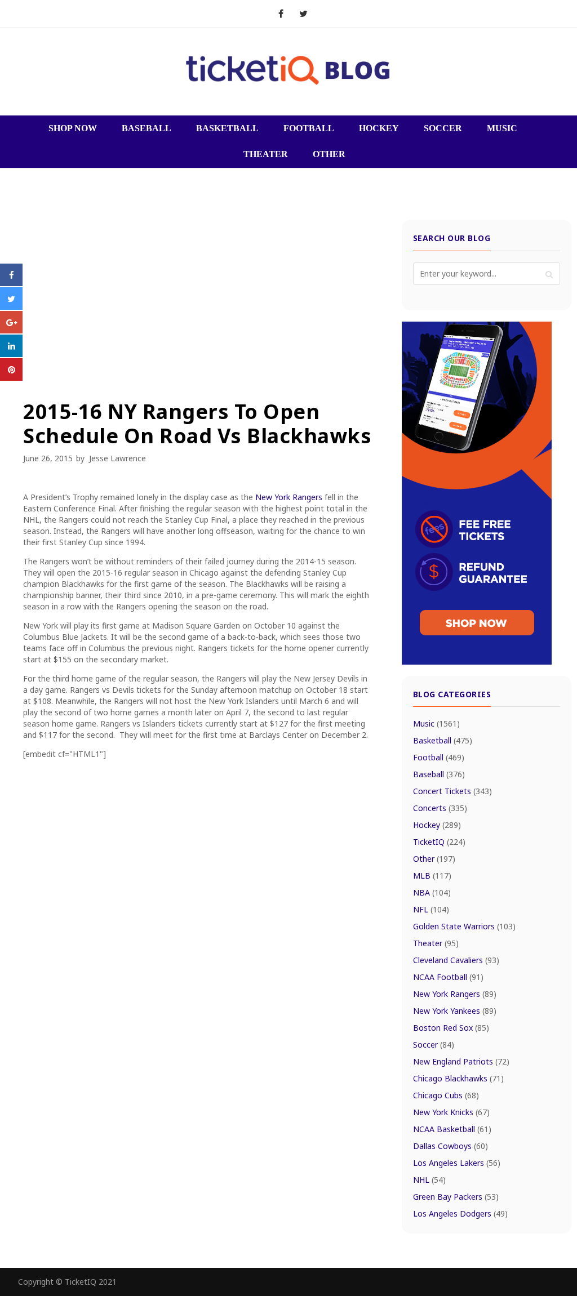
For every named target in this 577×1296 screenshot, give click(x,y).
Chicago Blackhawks (458, 1078)
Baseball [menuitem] (146, 128)
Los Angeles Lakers (456, 1162)
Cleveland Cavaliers (456, 960)
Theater (436, 943)
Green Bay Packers (456, 1196)
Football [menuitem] (308, 128)
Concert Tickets (452, 791)
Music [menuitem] (502, 128)
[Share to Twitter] (11, 306)
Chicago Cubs (446, 1095)
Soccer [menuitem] (443, 128)
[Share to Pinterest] (11, 377)
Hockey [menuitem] (379, 128)
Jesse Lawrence (117, 458)
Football (438, 757)
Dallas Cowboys (450, 1146)
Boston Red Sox (451, 1027)
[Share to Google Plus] (11, 330)
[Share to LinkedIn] (11, 353)
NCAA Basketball (452, 1129)
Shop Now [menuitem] (72, 128)
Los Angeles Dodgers (460, 1213)
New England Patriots (461, 1061)
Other (434, 858)
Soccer (433, 1044)
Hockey (437, 825)
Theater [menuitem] (265, 154)
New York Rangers (288, 497)
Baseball (439, 774)
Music (436, 723)
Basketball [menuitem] (227, 128)
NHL (429, 1179)
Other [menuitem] (329, 154)
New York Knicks (451, 1112)
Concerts (440, 808)
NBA (432, 892)
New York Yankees (454, 1010)
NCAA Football (448, 977)
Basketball (442, 740)
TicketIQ (439, 841)
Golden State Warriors (464, 926)
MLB (432, 875)
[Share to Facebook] (11, 282)
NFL (431, 909)
